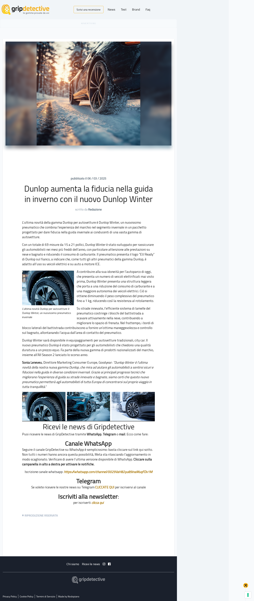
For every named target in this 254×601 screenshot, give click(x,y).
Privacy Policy (10, 596)
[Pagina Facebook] (109, 564)
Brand (136, 9)
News (111, 9)
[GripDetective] (88, 580)
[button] (245, 585)
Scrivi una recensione (89, 9)
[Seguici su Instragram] (104, 564)
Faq (147, 9)
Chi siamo (73, 564)
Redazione (95, 209)
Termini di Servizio (45, 596)
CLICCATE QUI (104, 487)
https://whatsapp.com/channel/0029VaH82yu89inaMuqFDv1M (108, 471)
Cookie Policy (26, 596)
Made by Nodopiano (68, 596)
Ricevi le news (91, 564)
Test (123, 9)
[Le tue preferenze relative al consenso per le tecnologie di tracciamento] (248, 595)
